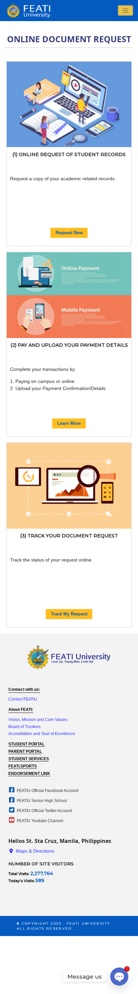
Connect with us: (24, 689)
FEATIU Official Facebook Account (47, 790)
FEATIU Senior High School (41, 800)
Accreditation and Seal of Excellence (41, 733)
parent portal (25, 751)
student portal (26, 744)
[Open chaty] (119, 977)
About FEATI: (20, 709)
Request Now (69, 232)
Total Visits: (19, 873)
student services (28, 758)
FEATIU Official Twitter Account (44, 810)
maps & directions (34, 851)
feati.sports (22, 766)
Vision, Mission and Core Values (37, 719)
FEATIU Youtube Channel (39, 820)
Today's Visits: (22, 880)
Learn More (69, 423)
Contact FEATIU (22, 699)
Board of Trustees (24, 726)
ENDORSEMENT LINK (29, 773)
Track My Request (69, 613)
